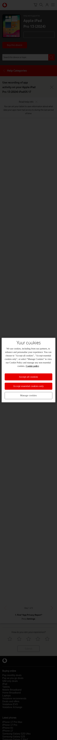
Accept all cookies (28, 376)
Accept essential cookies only (28, 386)
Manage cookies (28, 395)
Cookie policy (32, 366)
